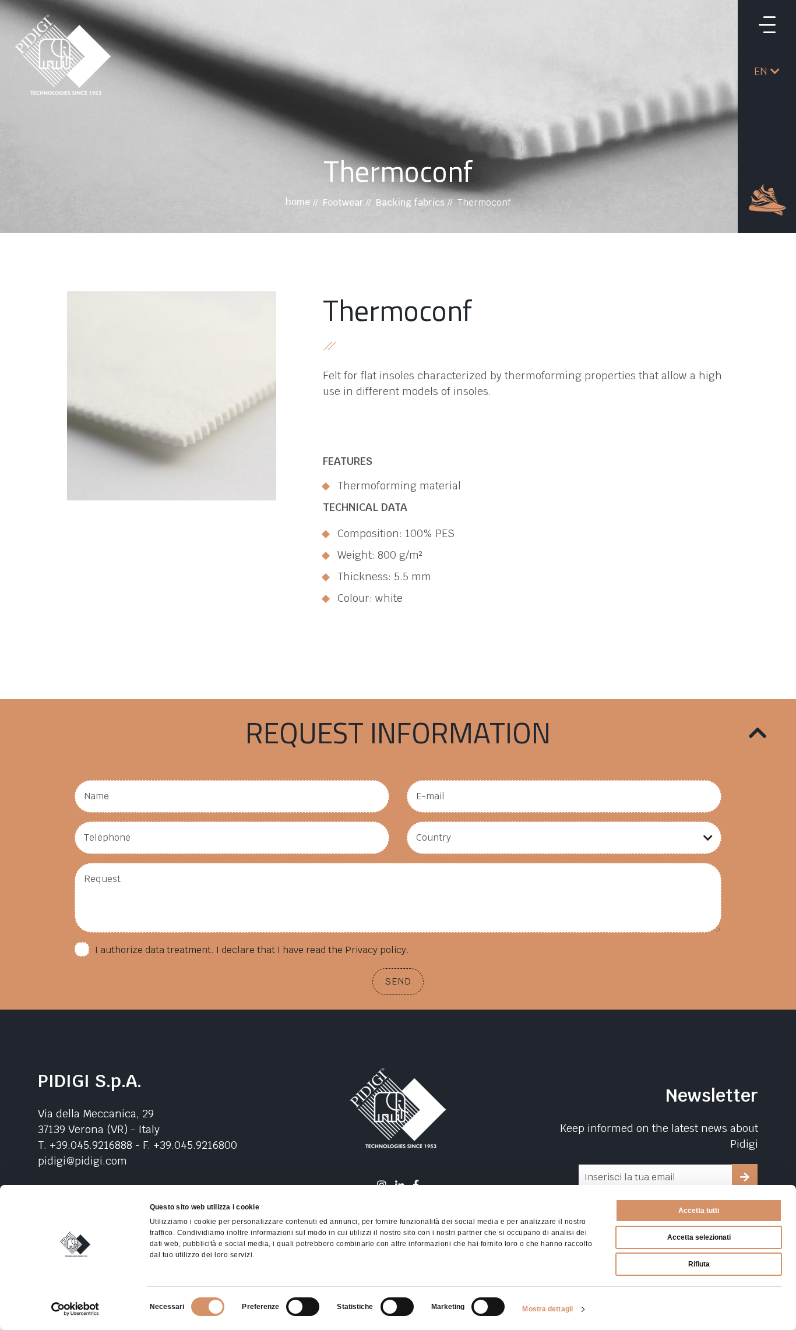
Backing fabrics (410, 202)
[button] (767, 71)
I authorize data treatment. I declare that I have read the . (252, 950)
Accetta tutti (698, 1210)
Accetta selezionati (699, 1237)
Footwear (343, 202)
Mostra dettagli (547, 1309)
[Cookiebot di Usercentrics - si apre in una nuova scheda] (75, 1309)
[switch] (302, 1306)
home (298, 202)
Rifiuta (699, 1264)
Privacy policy (375, 950)
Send (398, 981)
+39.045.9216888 (91, 1145)
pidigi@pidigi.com (82, 1160)
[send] (745, 1177)
